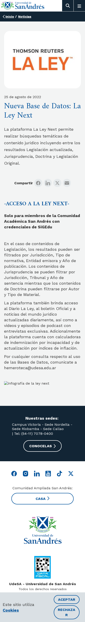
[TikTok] (59, 473)
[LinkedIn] (48, 183)
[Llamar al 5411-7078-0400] (42, 567)
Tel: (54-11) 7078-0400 (33, 433)
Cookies (11, 610)
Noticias (24, 16)
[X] (57, 183)
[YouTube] (48, 473)
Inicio (9, 16)
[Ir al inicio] (22, 5)
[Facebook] (38, 183)
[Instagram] (25, 473)
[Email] (67, 183)
